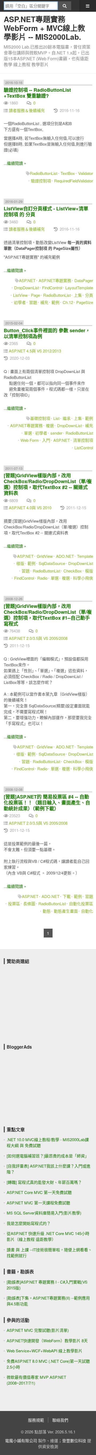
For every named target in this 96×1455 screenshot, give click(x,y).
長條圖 (29, 903)
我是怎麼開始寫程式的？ (29, 1223)
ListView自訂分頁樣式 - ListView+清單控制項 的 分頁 (46, 211)
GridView (45, 556)
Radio (42, 578)
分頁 (89, 295)
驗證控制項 (41, 180)
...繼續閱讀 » (15, 163)
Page (35, 295)
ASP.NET (27, 280)
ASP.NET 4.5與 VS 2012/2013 (35, 351)
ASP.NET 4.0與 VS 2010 (30, 507)
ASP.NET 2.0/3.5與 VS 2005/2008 (38, 638)
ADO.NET (65, 556)
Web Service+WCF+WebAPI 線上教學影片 (44, 1350)
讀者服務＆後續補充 (27, 110)
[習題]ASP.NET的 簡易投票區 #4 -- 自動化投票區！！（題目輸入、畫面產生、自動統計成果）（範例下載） (47, 802)
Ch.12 (68, 302)
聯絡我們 (60, 1420)
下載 (67, 896)
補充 (44, 302)
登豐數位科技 (74, 1440)
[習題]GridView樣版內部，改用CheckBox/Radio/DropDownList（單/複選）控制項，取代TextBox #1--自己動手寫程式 (48, 615)
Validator (85, 173)
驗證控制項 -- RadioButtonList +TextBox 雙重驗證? (37, 92)
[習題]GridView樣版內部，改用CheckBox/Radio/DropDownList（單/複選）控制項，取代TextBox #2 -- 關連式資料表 (48, 484)
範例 (55, 302)
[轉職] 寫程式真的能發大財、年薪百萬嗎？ (44, 1182)
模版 (89, 571)
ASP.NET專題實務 (55, 280)
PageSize (84, 302)
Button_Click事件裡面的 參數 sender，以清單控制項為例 (47, 333)
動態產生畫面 (66, 911)
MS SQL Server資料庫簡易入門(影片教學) (44, 1213)
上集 (78, 295)
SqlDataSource (52, 563)
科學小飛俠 (83, 578)
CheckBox (72, 571)
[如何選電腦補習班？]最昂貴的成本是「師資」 (48, 1156)
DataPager (83, 280)
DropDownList (26, 287)
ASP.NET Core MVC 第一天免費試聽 (39, 1192)
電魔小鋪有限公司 (21, 1440)
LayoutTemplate (79, 287)
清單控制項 (83, 440)
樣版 (20, 563)
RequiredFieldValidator (73, 180)
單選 (28, 433)
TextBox (68, 173)
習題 (33, 302)
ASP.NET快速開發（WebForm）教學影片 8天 (47, 1340)
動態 (47, 911)
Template (85, 556)
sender (56, 433)
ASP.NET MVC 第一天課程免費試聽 (38, 1202)
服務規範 (36, 1420)
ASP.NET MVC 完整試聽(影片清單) (38, 1330)
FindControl (52, 287)
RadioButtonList (43, 173)
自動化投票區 (81, 903)
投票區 (14, 903)
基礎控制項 (40, 418)
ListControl (83, 447)
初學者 (20, 302)
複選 (50, 425)
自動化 (87, 911)
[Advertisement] (44, 1000)
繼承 (67, 418)
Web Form (30, 440)
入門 (46, 440)
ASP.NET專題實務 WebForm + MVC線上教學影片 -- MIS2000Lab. (44, 28)
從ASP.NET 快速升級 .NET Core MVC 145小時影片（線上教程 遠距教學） (48, 1236)
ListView (20, 295)
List (56, 418)
